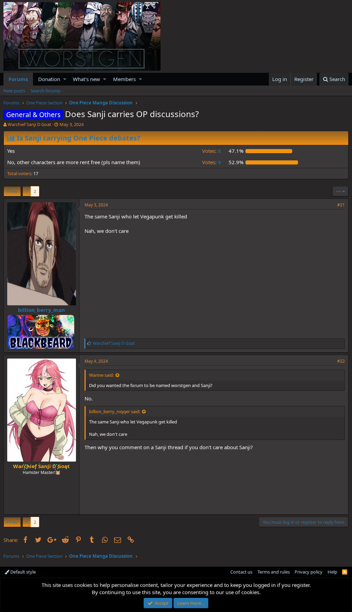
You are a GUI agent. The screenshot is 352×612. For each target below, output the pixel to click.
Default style (22, 572)
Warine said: (101, 375)
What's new (86, 79)
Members (124, 79)
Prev (13, 191)
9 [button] (211, 162)
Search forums (45, 91)
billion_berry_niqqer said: (114, 411)
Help (332, 572)
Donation (49, 79)
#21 (341, 205)
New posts (14, 91)
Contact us (241, 572)
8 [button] (211, 150)
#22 (341, 361)
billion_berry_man (41, 309)
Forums (18, 79)
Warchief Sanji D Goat (29, 124)
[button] (65, 79)
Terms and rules (273, 572)
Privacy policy (308, 572)
